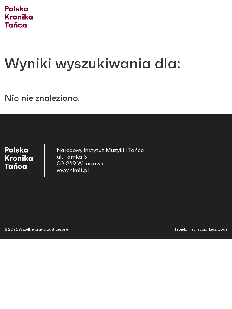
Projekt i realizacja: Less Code (201, 229)
